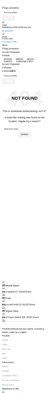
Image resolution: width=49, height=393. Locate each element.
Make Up (6, 349)
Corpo (4, 344)
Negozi (5, 366)
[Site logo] (10, 8)
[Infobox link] (24, 284)
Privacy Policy (8, 385)
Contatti (5, 371)
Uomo (4, 358)
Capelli (5, 340)
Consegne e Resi (9, 376)
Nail (3, 354)
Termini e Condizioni (10, 380)
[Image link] (19, 323)
